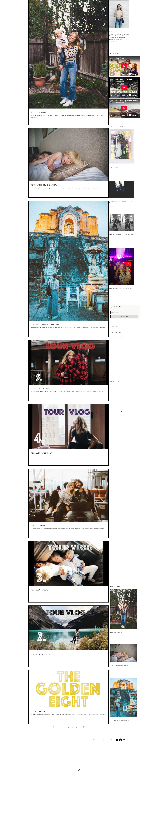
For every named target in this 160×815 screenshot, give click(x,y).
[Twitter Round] (120, 739)
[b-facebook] (117, 739)
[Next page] (80, 727)
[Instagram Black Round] (124, 739)
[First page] (53, 727)
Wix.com (113, 740)
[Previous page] (57, 727)
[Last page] (84, 727)
